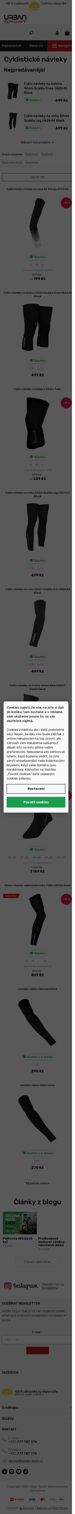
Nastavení (36, 789)
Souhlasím (36, 802)
